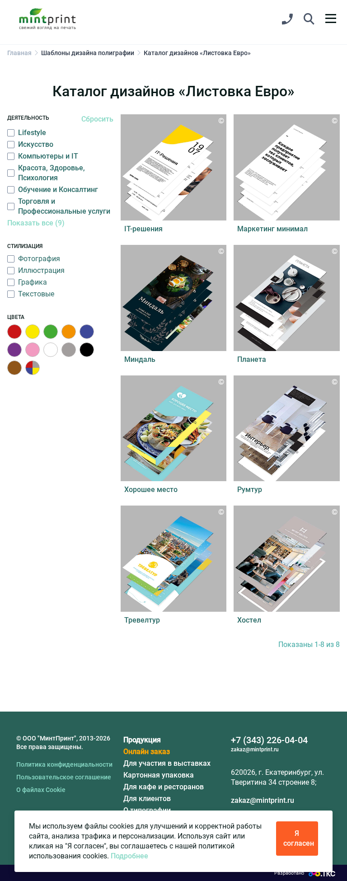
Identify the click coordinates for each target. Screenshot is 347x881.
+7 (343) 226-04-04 (269, 740)
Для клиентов (147, 798)
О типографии (147, 810)
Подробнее (129, 856)
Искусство (35, 144)
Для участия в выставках (167, 763)
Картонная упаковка (158, 775)
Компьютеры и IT (48, 156)
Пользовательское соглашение (63, 777)
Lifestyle (32, 132)
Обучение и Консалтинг (58, 189)
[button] (309, 19)
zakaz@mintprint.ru (262, 800)
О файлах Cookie (41, 789)
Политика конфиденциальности (64, 764)
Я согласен (298, 838)
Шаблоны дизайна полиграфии (87, 52)
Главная (19, 52)
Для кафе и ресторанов (163, 787)
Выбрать (173, 172)
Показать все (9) (36, 223)
